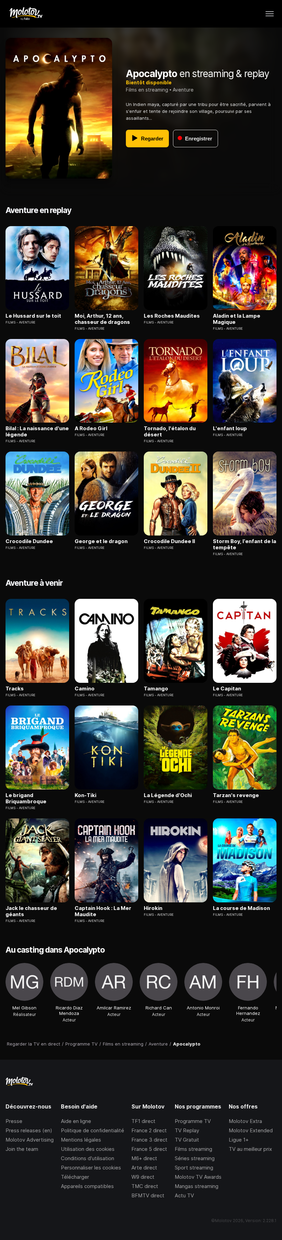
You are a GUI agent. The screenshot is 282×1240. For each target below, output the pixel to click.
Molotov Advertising (30, 1139)
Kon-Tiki (85, 795)
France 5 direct (149, 1149)
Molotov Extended (251, 1130)
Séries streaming (195, 1158)
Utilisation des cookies (88, 1149)
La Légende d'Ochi (168, 795)
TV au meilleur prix (250, 1149)
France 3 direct (149, 1139)
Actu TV (184, 1195)
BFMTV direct (147, 1195)
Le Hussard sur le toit (33, 316)
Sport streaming (194, 1167)
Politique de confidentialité (92, 1130)
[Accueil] (25, 14)
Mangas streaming (196, 1186)
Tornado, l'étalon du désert (170, 431)
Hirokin (153, 908)
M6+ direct (144, 1158)
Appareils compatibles (87, 1186)
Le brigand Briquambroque (26, 798)
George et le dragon (101, 541)
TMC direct (144, 1186)
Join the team (22, 1149)
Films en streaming (147, 90)
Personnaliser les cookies (91, 1167)
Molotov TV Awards (198, 1177)
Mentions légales (81, 1139)
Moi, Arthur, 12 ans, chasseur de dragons (102, 319)
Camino (85, 689)
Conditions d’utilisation (87, 1158)
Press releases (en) (29, 1130)
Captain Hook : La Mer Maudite (103, 911)
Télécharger (75, 1177)
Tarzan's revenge (236, 795)
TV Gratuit (187, 1139)
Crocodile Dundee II (169, 541)
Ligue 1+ (239, 1139)
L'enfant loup (230, 428)
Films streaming (193, 1149)
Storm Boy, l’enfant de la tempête (244, 544)
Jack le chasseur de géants (31, 911)
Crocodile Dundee (29, 541)
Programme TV (193, 1121)
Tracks (15, 689)
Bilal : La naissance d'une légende (37, 431)
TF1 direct (143, 1121)
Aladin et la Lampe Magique (236, 319)
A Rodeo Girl (91, 428)
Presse (14, 1121)
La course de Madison (241, 908)
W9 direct (142, 1177)
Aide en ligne (76, 1121)
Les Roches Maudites (172, 316)
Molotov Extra (245, 1121)
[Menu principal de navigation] (269, 14)
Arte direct (144, 1167)
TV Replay (187, 1130)
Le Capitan (227, 689)
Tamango (156, 689)
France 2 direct (149, 1130)
